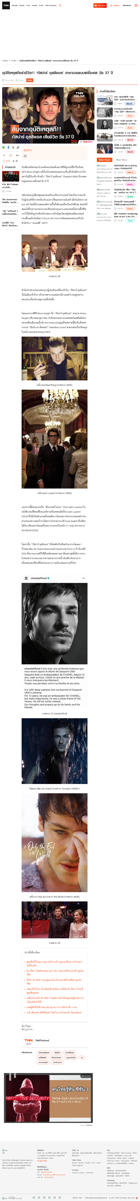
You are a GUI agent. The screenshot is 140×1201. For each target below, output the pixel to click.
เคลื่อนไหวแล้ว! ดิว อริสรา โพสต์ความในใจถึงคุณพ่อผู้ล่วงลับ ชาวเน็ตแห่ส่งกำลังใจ (55, 1000)
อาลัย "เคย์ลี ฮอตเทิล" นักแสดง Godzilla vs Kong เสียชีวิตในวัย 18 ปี (125, 122)
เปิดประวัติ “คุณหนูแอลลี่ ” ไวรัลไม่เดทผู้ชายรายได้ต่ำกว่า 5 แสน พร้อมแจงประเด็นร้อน (126, 203)
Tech (130, 220)
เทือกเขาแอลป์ (56, 1057)
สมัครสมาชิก (127, 5)
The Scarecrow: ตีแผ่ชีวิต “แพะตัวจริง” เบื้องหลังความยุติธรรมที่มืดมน (10, 201)
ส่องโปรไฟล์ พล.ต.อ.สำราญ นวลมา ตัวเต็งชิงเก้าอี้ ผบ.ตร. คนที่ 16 (125, 167)
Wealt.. (129, 103)
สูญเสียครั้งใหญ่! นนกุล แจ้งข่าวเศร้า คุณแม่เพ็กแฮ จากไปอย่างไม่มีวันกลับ (54, 963)
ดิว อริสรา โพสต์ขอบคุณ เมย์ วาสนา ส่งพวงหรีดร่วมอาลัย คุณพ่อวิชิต (55, 972)
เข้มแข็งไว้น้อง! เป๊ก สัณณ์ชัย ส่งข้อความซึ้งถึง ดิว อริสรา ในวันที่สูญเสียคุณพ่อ (55, 991)
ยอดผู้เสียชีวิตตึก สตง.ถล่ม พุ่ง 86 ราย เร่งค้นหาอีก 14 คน (52, 1007)
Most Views (104, 159)
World (130, 139)
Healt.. (130, 184)
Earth (130, 196)
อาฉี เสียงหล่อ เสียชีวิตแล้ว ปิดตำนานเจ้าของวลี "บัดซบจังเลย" (54, 1012)
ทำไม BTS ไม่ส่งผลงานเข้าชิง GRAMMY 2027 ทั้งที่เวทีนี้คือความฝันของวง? (10, 186)
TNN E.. (130, 172)
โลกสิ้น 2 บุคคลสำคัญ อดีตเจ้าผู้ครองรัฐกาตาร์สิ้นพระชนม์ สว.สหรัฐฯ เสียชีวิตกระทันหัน (125, 147)
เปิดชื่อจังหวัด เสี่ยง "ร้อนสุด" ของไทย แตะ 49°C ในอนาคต (125, 191)
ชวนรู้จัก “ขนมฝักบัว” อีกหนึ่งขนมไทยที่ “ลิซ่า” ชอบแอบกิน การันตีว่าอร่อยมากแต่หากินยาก (10, 224)
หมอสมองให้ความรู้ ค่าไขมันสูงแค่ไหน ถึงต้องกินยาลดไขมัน (125, 179)
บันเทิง (13, 60)
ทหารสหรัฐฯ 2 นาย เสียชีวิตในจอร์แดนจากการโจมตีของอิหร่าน (125, 134)
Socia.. (130, 208)
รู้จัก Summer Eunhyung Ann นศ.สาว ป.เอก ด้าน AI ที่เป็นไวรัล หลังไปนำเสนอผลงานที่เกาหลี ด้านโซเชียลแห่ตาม (126, 215)
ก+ (17, 155)
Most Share (121, 159)
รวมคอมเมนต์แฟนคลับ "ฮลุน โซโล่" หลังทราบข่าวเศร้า (125, 110)
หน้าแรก (5, 60)
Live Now (102, 5)
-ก (4, 155)
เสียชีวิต (57, 1052)
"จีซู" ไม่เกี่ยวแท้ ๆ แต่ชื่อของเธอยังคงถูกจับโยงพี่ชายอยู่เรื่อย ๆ (10, 212)
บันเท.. (130, 115)
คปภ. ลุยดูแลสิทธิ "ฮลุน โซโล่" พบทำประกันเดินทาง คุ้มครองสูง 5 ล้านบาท (125, 98)
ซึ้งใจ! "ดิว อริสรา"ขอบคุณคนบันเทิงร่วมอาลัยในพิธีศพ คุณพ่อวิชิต (54, 982)
